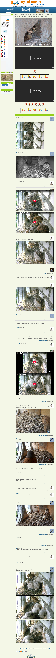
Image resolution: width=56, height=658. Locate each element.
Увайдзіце (16, 113)
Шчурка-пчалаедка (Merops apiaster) (26, 8)
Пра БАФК (41, 6)
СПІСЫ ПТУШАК (37, 6)
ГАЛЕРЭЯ (26, 6)
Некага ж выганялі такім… (9, 8)
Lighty (16, 117)
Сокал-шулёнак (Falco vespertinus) (26, 9)
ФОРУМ (33, 6)
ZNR (17, 562)
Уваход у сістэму (5, 85)
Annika (17, 268)
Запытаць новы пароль (5, 87)
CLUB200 (29, 6)
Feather (17, 350)
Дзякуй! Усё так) (7, 10)
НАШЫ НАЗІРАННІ (15, 6)
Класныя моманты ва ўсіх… (9, 9)
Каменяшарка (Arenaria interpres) (26, 10)
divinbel (17, 537)
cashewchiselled (4, 92)
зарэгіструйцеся (21, 113)
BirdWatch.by (24, 655)
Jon (16, 542)
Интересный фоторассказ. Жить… (10, 11)
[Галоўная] (15, 3)
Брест (3, 61)
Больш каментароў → (8, 12)
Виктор (17, 398)
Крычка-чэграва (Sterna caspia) (26, 11)
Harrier (18, 181)
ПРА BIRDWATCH (21, 6)
